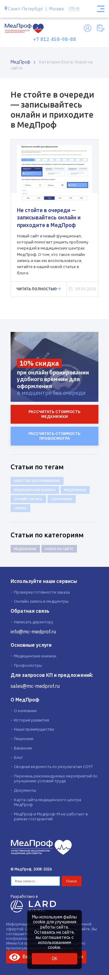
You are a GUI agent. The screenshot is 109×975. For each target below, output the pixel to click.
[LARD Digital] (33, 906)
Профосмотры (28, 665)
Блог (18, 757)
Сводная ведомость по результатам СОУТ (53, 766)
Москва (56, 9)
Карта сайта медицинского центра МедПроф (47, 802)
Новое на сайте (59, 549)
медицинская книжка (34, 490)
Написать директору (33, 621)
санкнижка (61, 499)
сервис (20, 508)
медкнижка (75, 490)
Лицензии (23, 738)
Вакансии (23, 748)
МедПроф (20, 62)
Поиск (71, 881)
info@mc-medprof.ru (33, 632)
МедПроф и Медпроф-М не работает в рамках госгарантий (51, 816)
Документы (25, 790)
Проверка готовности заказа (42, 592)
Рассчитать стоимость (54, 414)
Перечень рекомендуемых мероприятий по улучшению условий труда (55, 778)
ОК (55, 958)
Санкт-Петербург (25, 9)
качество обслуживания (37, 481)
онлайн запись (28, 499)
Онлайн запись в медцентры (41, 601)
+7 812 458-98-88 (54, 39)
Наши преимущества (34, 729)
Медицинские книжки (35, 655)
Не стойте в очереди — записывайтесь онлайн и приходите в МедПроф (49, 218)
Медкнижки (25, 549)
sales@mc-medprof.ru (35, 686)
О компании (25, 710)
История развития (31, 720)
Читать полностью (36, 289)
